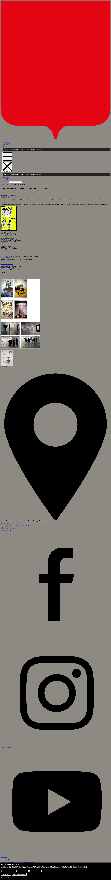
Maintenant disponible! (4, 365)
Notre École (6, 149)
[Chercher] (1, 171)
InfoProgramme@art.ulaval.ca (11, 528)
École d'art (3, 146)
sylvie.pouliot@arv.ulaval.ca (6, 260)
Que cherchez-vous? (5, 182)
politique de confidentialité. (47, 868)
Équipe (22, 149)
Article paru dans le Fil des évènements (8, 275)
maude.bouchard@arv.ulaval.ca (7, 264)
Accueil (2, 184)
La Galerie (39, 149)
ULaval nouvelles (6, 143)
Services (27, 149)
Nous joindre (5, 144)
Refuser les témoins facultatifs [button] (19, 874)
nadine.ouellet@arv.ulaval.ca (6, 257)
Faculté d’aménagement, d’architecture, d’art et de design (19, 140)
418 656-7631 (8, 527)
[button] (7, 361)
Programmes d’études (14, 149)
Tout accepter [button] (5, 874)
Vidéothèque (33, 149)
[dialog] (55, 871)
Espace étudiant (6, 142)
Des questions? (4, 857)
